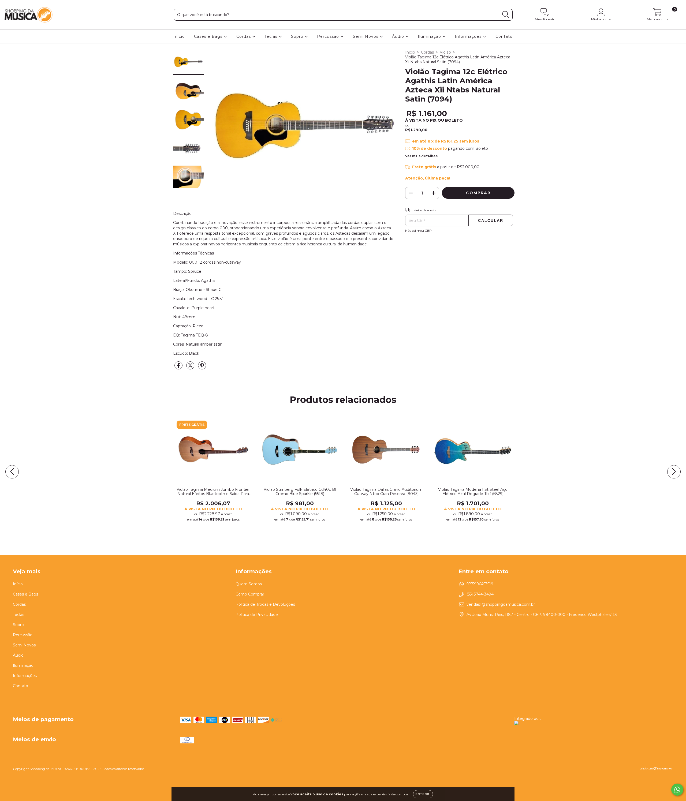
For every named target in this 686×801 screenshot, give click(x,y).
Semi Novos (366, 36)
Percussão (328, 36)
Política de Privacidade (257, 614)
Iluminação (430, 36)
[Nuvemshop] (656, 769)
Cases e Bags (209, 36)
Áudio (398, 36)
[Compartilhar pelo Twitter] (190, 367)
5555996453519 (480, 584)
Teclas (271, 36)
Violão (445, 52)
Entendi (423, 794)
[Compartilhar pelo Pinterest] (202, 367)
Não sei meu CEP (418, 231)
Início (179, 36)
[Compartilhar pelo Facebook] (179, 367)
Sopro (298, 36)
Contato (504, 36)
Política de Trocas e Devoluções (265, 604)
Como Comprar (250, 594)
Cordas (244, 36)
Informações (469, 36)
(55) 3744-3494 (480, 594)
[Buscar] (505, 14)
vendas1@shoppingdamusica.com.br (501, 604)
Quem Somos (249, 584)
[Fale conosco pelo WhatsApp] (677, 790)
